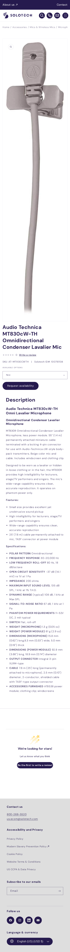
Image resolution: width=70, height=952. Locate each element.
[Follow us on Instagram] (19, 920)
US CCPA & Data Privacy (21, 869)
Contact (62, 4)
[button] (65, 16)
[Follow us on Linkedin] (29, 920)
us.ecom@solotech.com (22, 819)
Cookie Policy (15, 854)
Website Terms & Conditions (24, 861)
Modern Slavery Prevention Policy (27, 846)
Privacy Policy (15, 838)
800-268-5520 (17, 814)
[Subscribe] (59, 891)
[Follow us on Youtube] (38, 920)
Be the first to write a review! (35, 765)
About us (9, 4)
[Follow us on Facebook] (10, 920)
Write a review (27, 354)
